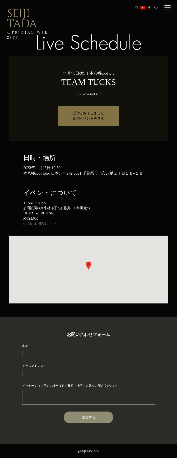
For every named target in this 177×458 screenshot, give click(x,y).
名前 (25, 345)
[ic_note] (136, 7)
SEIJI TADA (22, 18)
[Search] (156, 7)
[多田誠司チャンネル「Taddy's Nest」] (142, 7)
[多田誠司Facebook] (149, 7)
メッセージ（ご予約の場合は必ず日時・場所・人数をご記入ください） (70, 385)
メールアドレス (32, 365)
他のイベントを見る (88, 118)
